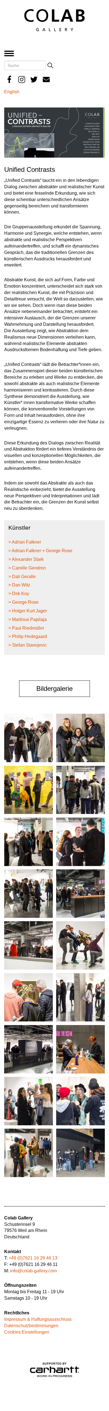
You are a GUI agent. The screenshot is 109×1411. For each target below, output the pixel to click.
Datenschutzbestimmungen (31, 1325)
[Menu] (10, 54)
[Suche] (50, 65)
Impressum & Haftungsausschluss (38, 1319)
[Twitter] (34, 79)
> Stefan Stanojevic (27, 645)
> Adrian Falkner (24, 542)
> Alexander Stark (26, 559)
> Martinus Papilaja (27, 619)
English (11, 91)
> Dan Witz (19, 585)
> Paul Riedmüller (26, 628)
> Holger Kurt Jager (27, 610)
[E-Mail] (46, 79)
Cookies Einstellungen (26, 1332)
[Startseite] (54, 20)
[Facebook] (9, 79)
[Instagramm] (21, 79)
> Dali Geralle (22, 576)
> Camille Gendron (27, 568)
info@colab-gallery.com (33, 1270)
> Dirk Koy (18, 593)
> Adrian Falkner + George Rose (40, 550)
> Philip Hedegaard (27, 636)
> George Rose (23, 602)
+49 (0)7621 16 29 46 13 (33, 1258)
